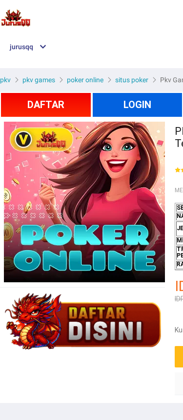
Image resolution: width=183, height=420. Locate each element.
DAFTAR (45, 104)
